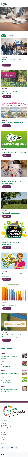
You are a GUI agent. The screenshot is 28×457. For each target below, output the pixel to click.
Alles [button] (3, 35)
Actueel (14, 19)
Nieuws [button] (11, 35)
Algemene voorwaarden (8, 436)
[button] (26, 4)
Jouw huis (4, 423)
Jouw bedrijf (4, 425)
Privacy (3, 437)
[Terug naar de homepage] (5, 4)
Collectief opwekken (7, 427)
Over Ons (3, 434)
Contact (3, 439)
